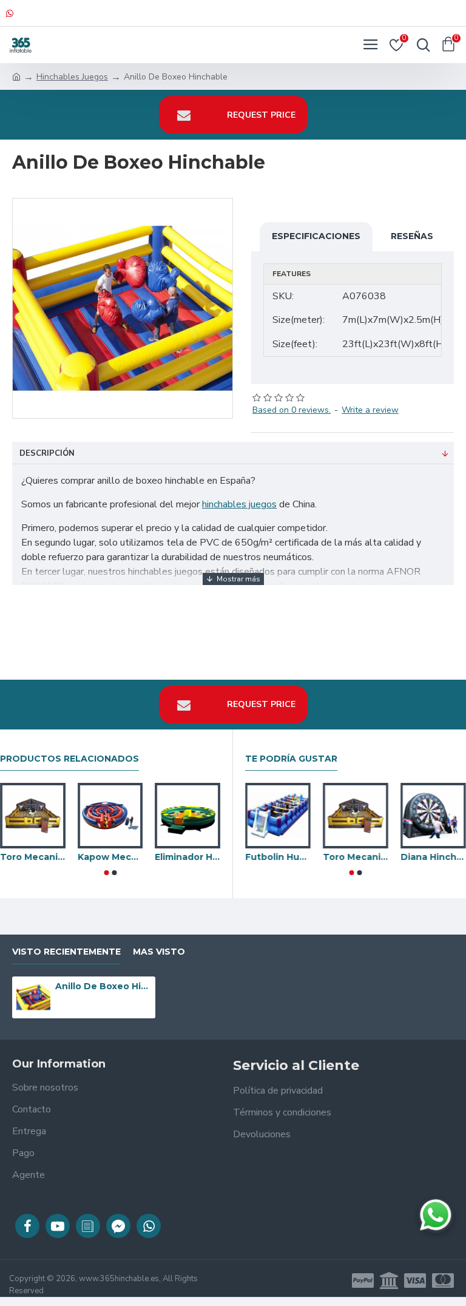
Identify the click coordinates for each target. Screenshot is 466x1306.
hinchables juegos (239, 504)
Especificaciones (316, 236)
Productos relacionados (69, 759)
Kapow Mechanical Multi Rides (110, 856)
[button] (106, 872)
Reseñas (412, 236)
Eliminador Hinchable (187, 856)
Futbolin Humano (278, 856)
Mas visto (159, 952)
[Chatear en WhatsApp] (435, 1215)
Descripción (47, 453)
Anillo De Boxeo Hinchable (103, 986)
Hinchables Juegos (72, 77)
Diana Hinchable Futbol (433, 856)
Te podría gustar (291, 759)
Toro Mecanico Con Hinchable (33, 856)
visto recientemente (66, 952)
